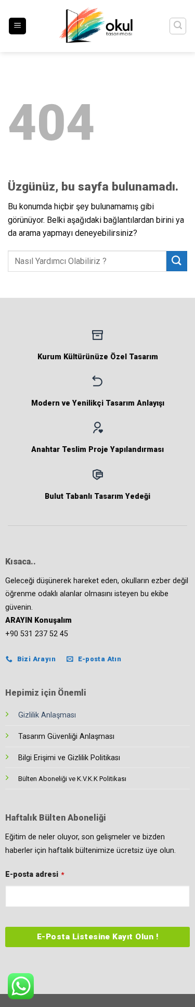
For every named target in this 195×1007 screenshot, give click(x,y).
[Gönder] (176, 261)
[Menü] (17, 26)
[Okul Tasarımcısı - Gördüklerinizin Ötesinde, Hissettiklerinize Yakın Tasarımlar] (97, 26)
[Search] (178, 26)
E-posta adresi (34, 874)
